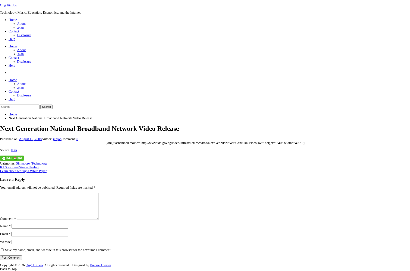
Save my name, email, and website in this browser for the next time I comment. (58, 250)
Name (5, 226)
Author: (47, 139)
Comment (8, 218)
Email (5, 234)
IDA (14, 150)
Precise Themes (100, 265)
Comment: (69, 139)
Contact (14, 31)
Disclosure (24, 35)
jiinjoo (57, 139)
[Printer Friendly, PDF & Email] (12, 159)
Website (5, 242)
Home (13, 20)
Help (12, 39)
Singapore (23, 163)
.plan (20, 27)
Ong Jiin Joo (8, 5)
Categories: (8, 163)
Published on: (9, 139)
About (21, 23)
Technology (39, 163)
